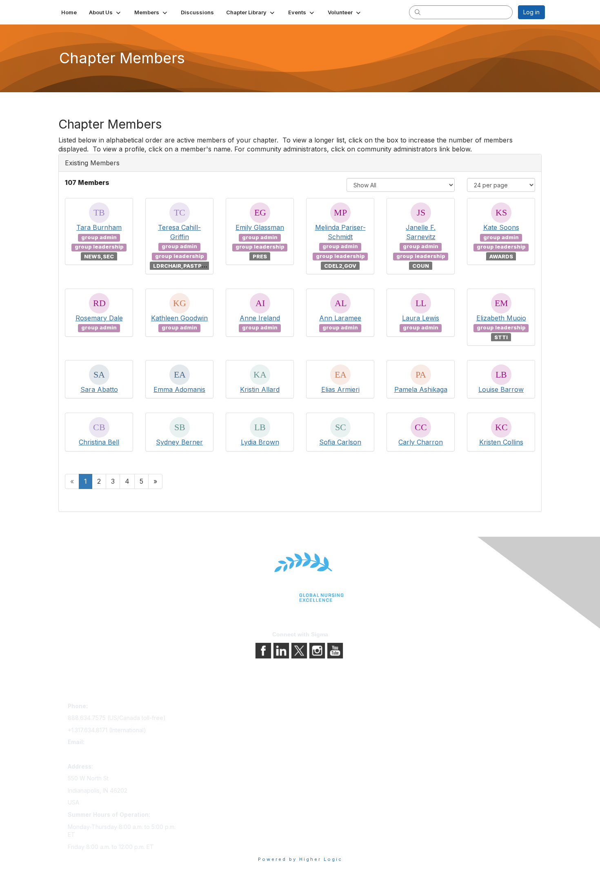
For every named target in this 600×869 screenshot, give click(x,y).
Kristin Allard (260, 389)
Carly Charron (420, 442)
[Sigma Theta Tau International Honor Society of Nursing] (300, 577)
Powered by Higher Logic (300, 859)
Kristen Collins (501, 442)
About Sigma (320, 707)
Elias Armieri (340, 389)
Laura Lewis (420, 318)
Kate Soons (501, 227)
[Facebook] (264, 650)
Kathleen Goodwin (179, 318)
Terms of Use (321, 730)
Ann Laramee (340, 318)
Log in (531, 12)
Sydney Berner (179, 442)
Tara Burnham (99, 227)
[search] (417, 11)
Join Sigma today (209, 707)
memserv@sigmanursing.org (106, 754)
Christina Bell (99, 442)
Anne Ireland (260, 318)
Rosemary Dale (99, 318)
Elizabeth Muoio (501, 318)
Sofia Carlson (340, 442)
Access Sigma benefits (216, 719)
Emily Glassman (260, 227)
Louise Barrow (501, 389)
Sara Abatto (99, 389)
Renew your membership (219, 730)
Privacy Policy (322, 719)
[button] (105, 12)
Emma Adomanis (179, 389)
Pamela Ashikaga (420, 389)
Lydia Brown (260, 442)
